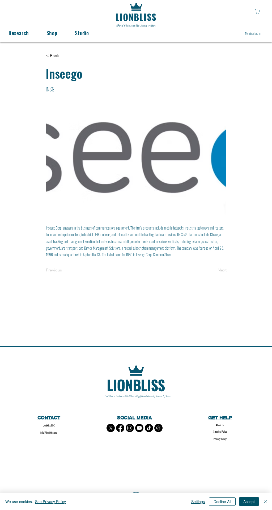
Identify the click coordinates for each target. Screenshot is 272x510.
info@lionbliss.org (48, 432)
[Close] (265, 501)
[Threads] (158, 428)
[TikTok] (149, 428)
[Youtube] (139, 428)
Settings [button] (198, 501)
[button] (257, 11)
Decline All (222, 501)
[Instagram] (130, 428)
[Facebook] (120, 428)
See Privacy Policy (50, 501)
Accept (249, 501)
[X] (111, 428)
